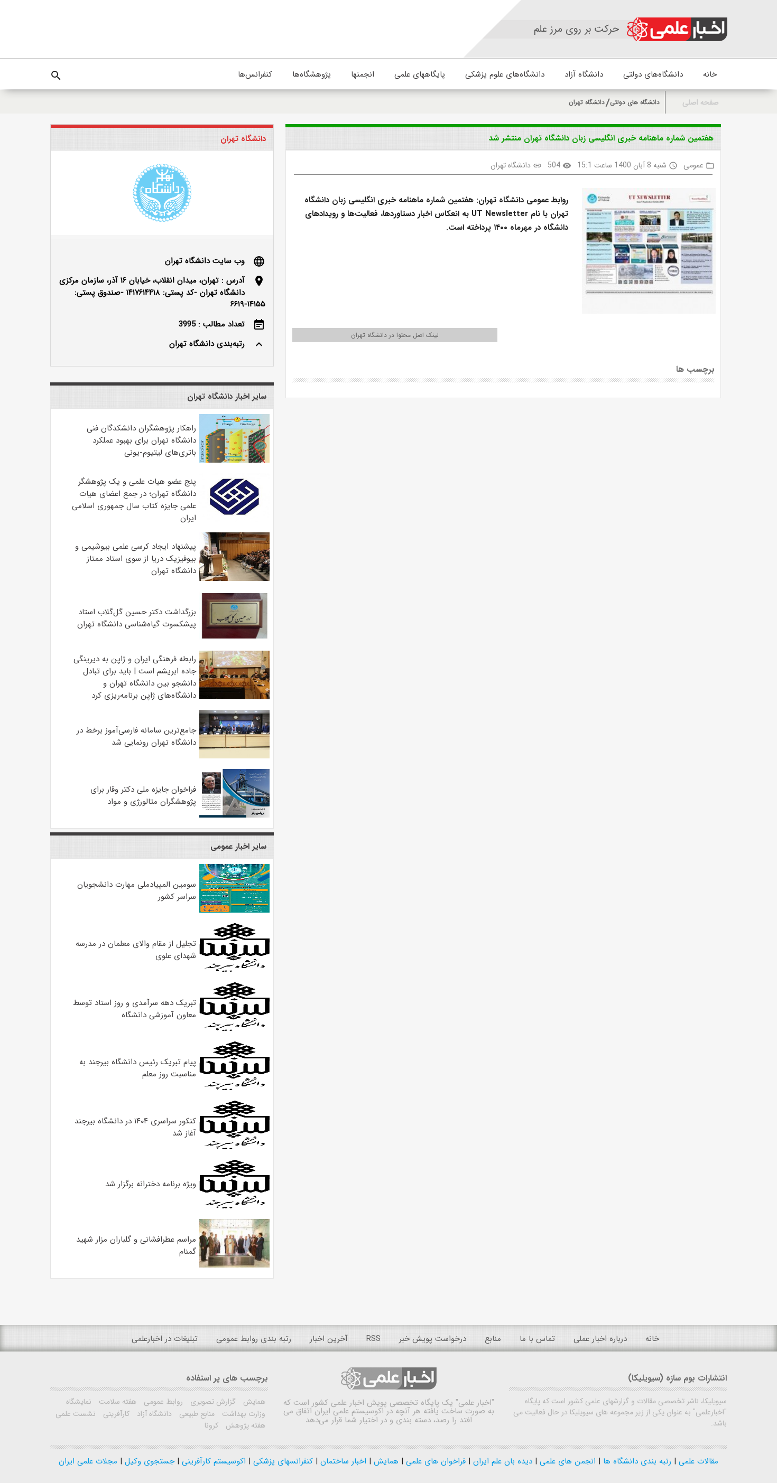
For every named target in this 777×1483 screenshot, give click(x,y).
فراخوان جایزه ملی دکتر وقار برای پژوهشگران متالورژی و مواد (143, 795)
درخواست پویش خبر (432, 1338)
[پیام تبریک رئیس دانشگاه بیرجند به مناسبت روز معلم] (234, 1088)
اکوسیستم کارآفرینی (212, 1461)
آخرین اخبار (329, 1338)
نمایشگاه (78, 1401)
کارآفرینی (115, 1414)
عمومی (693, 165)
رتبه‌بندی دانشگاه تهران (207, 343)
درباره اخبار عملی (600, 1338)
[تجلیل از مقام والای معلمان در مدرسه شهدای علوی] (234, 969)
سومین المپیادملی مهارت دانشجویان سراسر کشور (136, 890)
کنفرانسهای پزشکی (282, 1461)
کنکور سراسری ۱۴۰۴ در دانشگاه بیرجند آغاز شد (135, 1127)
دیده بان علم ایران (501, 1461)
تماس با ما (537, 1338)
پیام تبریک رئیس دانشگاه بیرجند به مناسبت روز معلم (137, 1068)
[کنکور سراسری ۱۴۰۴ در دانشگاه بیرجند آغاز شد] (234, 1147)
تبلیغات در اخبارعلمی (165, 1338)
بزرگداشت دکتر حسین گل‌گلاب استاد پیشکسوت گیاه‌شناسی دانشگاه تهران (136, 618)
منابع (493, 1338)
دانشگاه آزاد (584, 74)
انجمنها (362, 74)
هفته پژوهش (244, 1425)
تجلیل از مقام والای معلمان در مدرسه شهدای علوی (136, 949)
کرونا (211, 1425)
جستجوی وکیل (148, 1461)
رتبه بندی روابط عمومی (253, 1338)
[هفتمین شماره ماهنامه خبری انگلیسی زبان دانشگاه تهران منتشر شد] (644, 253)
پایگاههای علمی (419, 74)
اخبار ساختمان (342, 1461)
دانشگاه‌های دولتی (653, 74)
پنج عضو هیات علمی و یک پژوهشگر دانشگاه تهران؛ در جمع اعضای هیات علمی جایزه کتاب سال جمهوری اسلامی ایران (134, 499)
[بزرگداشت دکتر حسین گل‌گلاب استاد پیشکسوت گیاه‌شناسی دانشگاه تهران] (234, 638)
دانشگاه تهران (587, 102)
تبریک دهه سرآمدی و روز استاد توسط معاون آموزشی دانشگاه (134, 1009)
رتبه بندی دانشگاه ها (635, 1461)
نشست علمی (76, 1414)
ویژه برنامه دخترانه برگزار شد (150, 1184)
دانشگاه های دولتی (635, 102)
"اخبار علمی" (475, 1402)
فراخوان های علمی (434, 1461)
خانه (710, 74)
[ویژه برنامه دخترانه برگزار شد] (234, 1206)
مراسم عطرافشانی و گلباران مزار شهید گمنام (136, 1245)
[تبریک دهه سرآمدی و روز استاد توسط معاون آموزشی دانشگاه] (234, 1028)
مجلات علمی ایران (88, 1461)
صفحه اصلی (700, 102)
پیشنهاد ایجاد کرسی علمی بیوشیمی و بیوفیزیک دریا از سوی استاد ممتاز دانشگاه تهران (135, 558)
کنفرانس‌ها (255, 74)
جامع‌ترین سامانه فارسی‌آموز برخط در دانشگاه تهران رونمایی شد (136, 736)
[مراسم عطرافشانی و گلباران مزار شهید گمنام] (234, 1265)
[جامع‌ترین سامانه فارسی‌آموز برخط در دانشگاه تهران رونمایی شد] (234, 756)
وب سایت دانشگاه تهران (205, 261)
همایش (253, 1401)
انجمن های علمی (566, 1461)
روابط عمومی (162, 1401)
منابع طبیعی (196, 1414)
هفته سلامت (116, 1401)
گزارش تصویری (212, 1401)
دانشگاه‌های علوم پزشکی (504, 74)
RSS (373, 1338)
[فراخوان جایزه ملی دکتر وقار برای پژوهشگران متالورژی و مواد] (234, 815)
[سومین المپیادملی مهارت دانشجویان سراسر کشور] (234, 910)
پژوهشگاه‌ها (311, 74)
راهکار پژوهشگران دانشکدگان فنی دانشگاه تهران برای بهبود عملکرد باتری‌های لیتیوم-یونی (141, 440)
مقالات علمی (697, 1461)
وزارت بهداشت (242, 1414)
